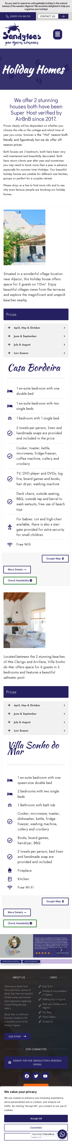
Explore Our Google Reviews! (31, 961)
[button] (57, 34)
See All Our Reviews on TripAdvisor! (11, 961)
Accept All (36, 1118)
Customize (36, 1127)
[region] (36, 1115)
